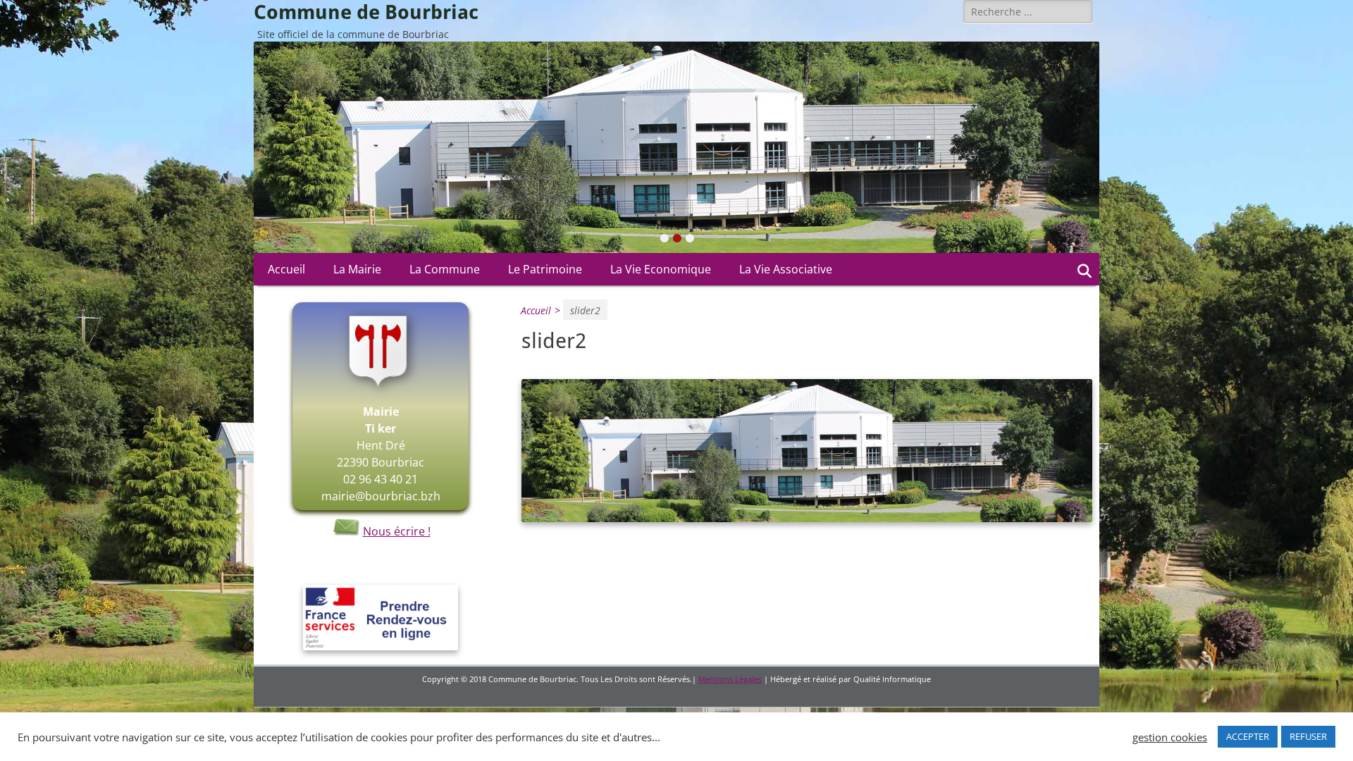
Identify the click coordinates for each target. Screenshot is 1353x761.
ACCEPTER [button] (1247, 736)
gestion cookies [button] (1169, 737)
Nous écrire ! (397, 531)
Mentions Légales (730, 679)
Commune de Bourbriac (366, 12)
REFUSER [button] (1308, 736)
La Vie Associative (785, 269)
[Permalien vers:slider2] (676, 147)
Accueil (286, 269)
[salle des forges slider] (806, 518)
